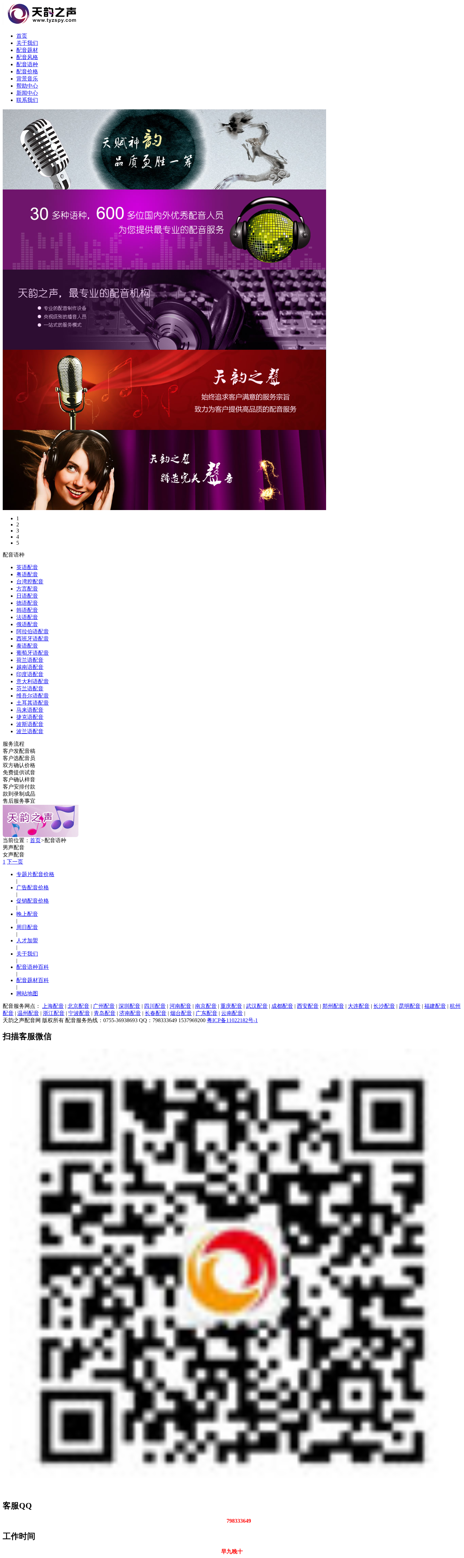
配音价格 (27, 71)
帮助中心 (27, 86)
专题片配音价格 (35, 874)
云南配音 (232, 1013)
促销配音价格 (32, 901)
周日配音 (27, 927)
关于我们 (27, 43)
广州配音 (104, 1006)
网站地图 (27, 993)
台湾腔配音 (29, 581)
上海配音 (53, 1006)
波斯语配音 (29, 724)
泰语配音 (27, 646)
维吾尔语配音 (32, 696)
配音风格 (27, 57)
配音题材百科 (32, 980)
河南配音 (180, 1006)
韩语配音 (27, 610)
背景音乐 (27, 78)
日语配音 (27, 596)
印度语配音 (29, 674)
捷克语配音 (29, 717)
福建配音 (435, 1006)
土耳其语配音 (32, 703)
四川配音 (155, 1006)
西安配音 (308, 1006)
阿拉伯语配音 (32, 631)
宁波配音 (79, 1013)
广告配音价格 (32, 887)
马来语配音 (29, 710)
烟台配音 (181, 1013)
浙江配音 (54, 1013)
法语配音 (27, 617)
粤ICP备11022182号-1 (232, 1020)
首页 (21, 36)
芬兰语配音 (29, 688)
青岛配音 (104, 1013)
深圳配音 (129, 1006)
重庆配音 (231, 1006)
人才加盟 (27, 940)
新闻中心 (27, 93)
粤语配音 (27, 574)
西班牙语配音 (32, 638)
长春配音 (155, 1013)
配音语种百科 (32, 967)
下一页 (15, 862)
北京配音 (78, 1006)
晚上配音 (27, 914)
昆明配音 (410, 1006)
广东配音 (206, 1013)
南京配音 (206, 1006)
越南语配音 (29, 667)
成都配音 (282, 1006)
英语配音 (27, 567)
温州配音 (28, 1013)
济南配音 (130, 1013)
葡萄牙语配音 (32, 653)
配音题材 (27, 50)
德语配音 (27, 603)
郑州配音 (333, 1006)
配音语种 (27, 64)
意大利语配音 (32, 681)
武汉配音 (257, 1006)
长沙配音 (384, 1006)
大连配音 (359, 1006)
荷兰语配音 (29, 660)
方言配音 (27, 589)
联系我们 (27, 100)
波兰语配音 (29, 731)
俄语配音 (27, 624)
